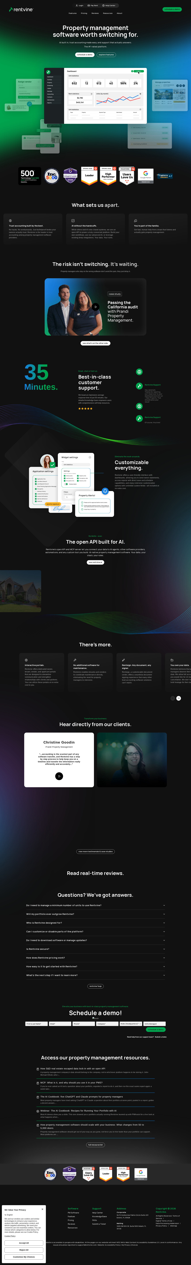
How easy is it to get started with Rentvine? (51, 1012)
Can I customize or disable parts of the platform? (54, 977)
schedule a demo (84, 54)
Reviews (95, 13)
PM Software (73, 1259)
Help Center (97, 1259)
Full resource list (95, 1191)
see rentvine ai (95, 562)
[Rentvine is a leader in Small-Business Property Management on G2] (108, 176)
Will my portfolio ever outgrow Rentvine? (50, 960)
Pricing (84, 13)
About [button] (119, 13)
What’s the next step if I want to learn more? (52, 1021)
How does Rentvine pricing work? (45, 1003)
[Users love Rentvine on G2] (127, 176)
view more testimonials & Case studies (95, 851)
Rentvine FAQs (95, 1032)
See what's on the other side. (95, 343)
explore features (106, 54)
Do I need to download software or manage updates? (56, 986)
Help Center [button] (110, 5)
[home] (21, 9)
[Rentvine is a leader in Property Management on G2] (89, 176)
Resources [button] (107, 13)
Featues (71, 1262)
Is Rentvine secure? (37, 995)
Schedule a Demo (172, 9)
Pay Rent (94, 5)
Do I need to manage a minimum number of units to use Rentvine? (63, 951)
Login (81, 5)
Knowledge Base (99, 1262)
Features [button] (73, 13)
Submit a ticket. (161, 1083)
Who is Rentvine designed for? (44, 968)
